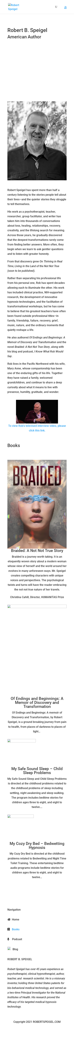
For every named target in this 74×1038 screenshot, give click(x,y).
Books (15, 929)
